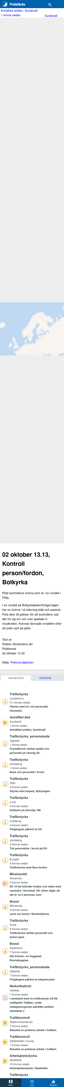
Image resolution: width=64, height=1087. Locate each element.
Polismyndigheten (22, 662)
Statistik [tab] (45, 678)
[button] (36, 702)
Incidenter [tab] (16, 678)
